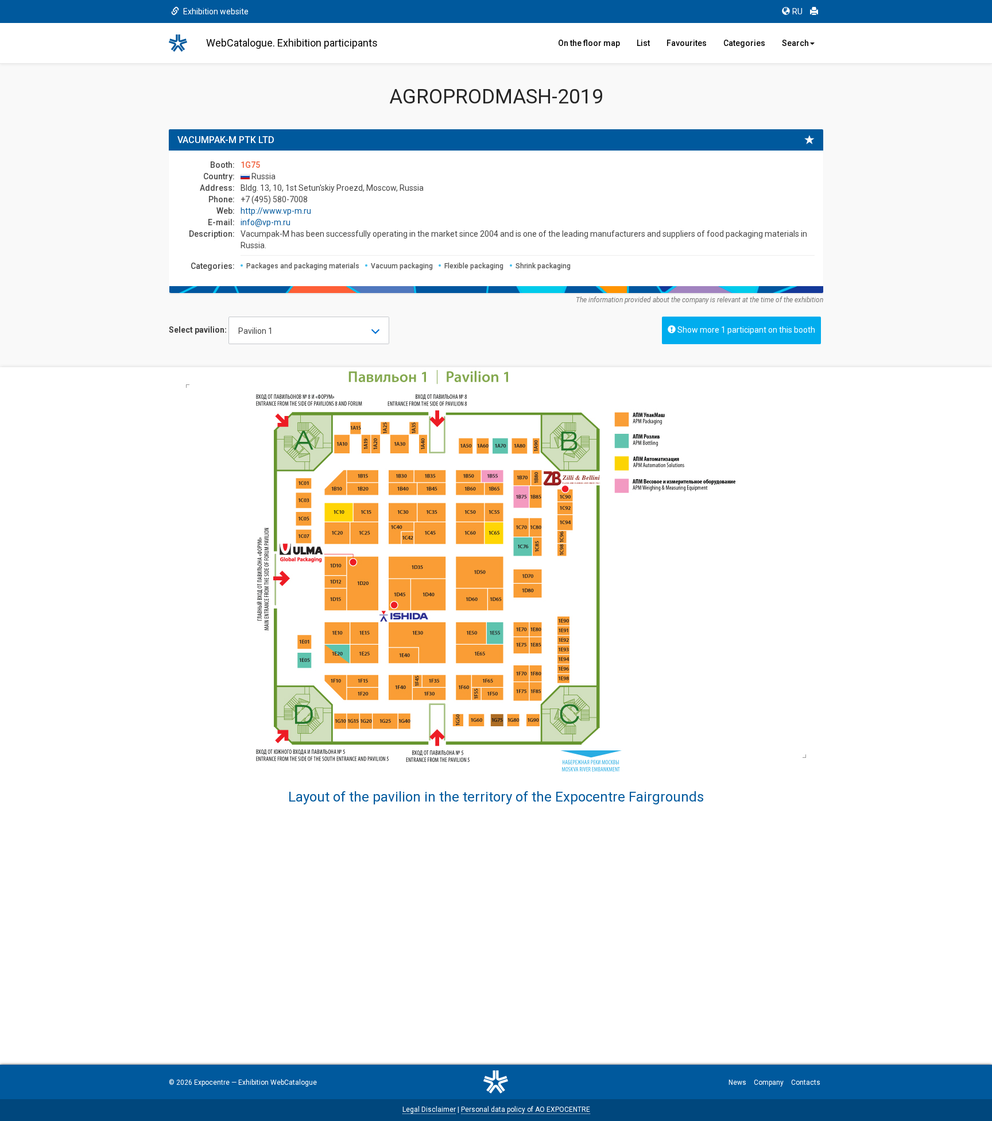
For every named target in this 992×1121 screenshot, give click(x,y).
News (737, 1082)
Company (769, 1082)
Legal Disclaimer (429, 1109)
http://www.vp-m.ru (276, 210)
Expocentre (212, 1082)
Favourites (686, 43)
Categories (744, 43)
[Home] (183, 43)
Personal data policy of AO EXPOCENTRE (525, 1109)
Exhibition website (215, 11)
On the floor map (589, 43)
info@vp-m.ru (265, 222)
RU (797, 11)
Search (795, 43)
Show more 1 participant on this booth (745, 329)
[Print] (814, 11)
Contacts (805, 1082)
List (643, 43)
